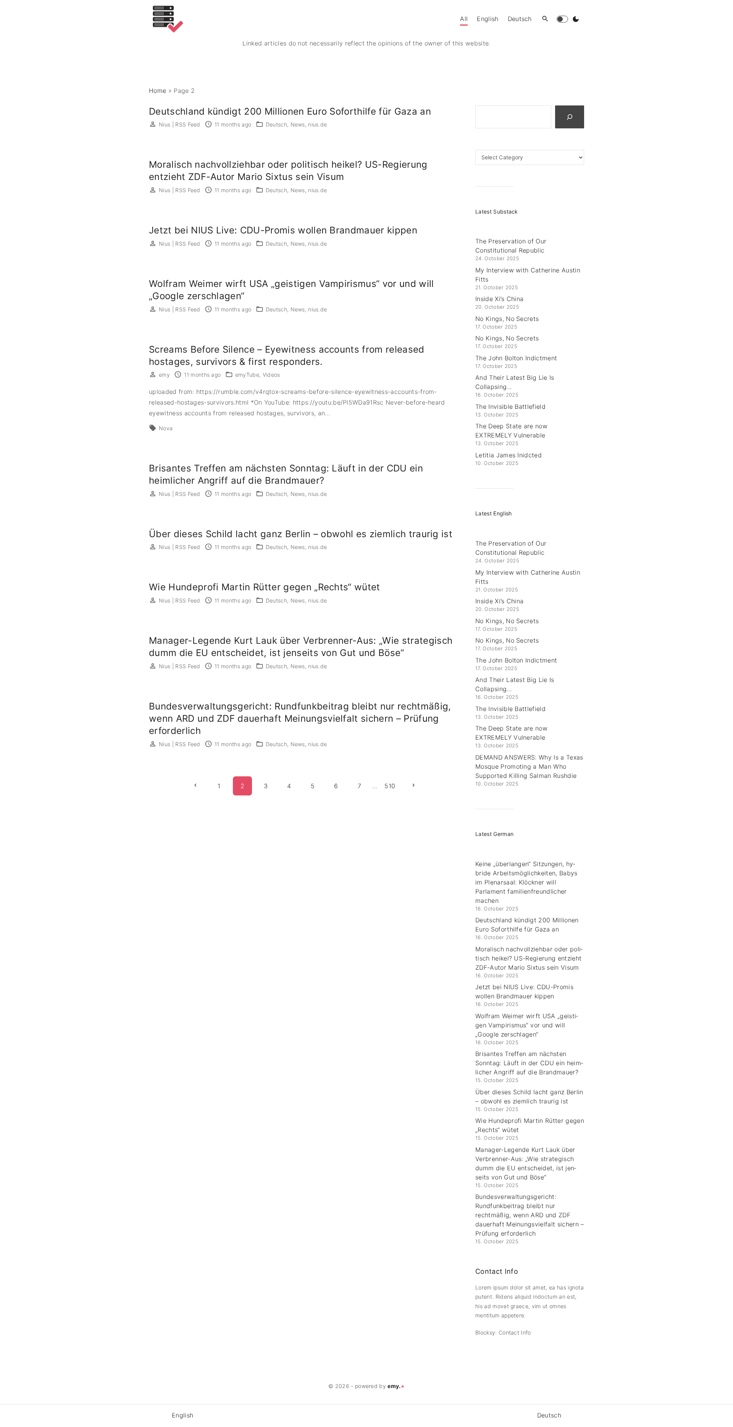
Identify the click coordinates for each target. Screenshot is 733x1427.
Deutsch (276, 124)
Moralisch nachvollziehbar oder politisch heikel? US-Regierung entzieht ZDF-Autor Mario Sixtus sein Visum (529, 958)
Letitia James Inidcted (508, 455)
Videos (271, 374)
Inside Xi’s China (499, 299)
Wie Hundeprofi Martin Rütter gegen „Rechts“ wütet (264, 587)
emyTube (247, 374)
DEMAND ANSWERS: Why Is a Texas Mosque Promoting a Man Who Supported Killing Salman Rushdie (529, 766)
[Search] (569, 116)
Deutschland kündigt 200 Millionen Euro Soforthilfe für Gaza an (290, 111)
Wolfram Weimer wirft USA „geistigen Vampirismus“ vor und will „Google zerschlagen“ (526, 1025)
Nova (166, 428)
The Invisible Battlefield (510, 406)
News (298, 124)
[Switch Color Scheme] (575, 19)
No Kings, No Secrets (507, 318)
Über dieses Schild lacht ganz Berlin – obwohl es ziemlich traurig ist (300, 533)
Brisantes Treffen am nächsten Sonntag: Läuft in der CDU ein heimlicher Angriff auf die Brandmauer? (529, 1063)
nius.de (317, 124)
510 (389, 786)
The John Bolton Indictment (516, 358)
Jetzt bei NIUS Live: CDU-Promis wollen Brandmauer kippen (283, 230)
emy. (396, 1386)
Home (157, 90)
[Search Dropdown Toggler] (545, 18)
